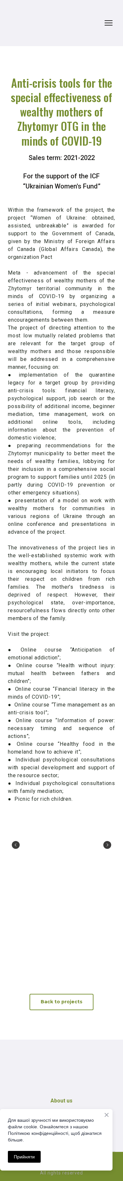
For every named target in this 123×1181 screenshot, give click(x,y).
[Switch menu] (108, 22)
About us (61, 1101)
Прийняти (24, 1156)
